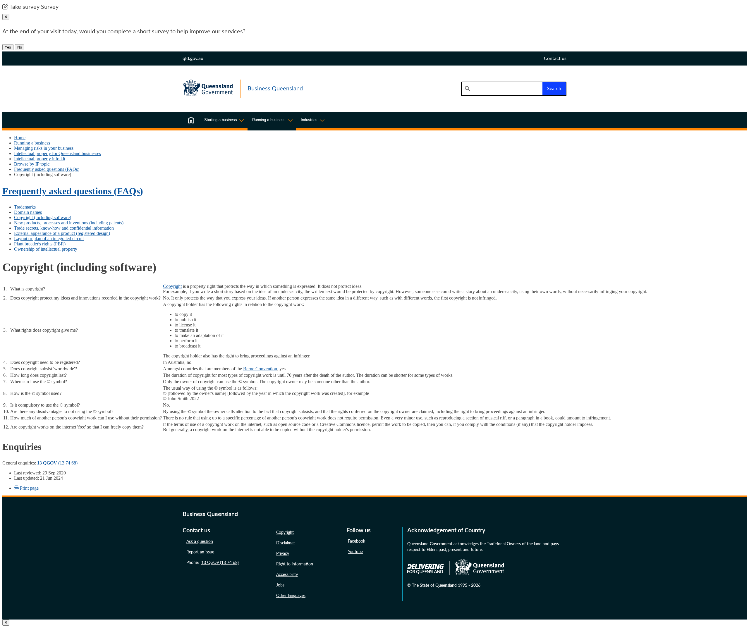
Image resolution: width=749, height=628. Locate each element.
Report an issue (200, 552)
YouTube (355, 552)
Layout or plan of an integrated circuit (49, 238)
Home (19, 137)
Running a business (32, 142)
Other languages (290, 596)
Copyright (172, 286)
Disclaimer (285, 543)
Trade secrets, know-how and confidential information (64, 228)
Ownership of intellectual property (45, 249)
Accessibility (287, 575)
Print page (29, 488)
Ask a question (199, 542)
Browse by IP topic (31, 163)
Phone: (212, 563)
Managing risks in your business (43, 148)
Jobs (280, 585)
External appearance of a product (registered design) (62, 233)
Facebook (356, 541)
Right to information (294, 564)
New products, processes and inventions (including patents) (68, 222)
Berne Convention (260, 368)
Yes (8, 47)
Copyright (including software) (42, 217)
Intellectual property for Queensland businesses (57, 153)
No (19, 47)
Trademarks (25, 206)
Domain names (28, 212)
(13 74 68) (57, 462)
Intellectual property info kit (39, 158)
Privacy (282, 554)
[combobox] (501, 89)
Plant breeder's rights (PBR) (40, 243)
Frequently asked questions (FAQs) (46, 169)
